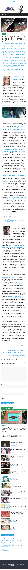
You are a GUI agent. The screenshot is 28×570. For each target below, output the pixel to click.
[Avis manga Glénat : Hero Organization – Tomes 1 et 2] (5, 462)
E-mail (3, 392)
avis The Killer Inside (6, 45)
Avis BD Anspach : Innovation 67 (16, 355)
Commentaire (4, 366)
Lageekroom (14, 43)
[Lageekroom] (14, 6)
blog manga (12, 45)
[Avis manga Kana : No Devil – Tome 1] (5, 497)
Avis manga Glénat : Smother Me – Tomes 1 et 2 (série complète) (17, 513)
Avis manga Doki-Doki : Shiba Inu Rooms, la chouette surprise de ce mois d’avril (17, 527)
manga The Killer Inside (19, 46)
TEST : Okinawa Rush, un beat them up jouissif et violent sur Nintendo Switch (13, 351)
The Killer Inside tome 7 (20, 48)
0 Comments (21, 43)
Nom (2, 384)
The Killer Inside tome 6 (11, 48)
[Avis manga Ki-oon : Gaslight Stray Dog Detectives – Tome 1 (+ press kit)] (5, 490)
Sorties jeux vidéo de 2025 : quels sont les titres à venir (12, 538)
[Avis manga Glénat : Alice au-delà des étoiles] (5, 476)
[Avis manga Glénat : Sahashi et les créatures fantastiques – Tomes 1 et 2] (5, 504)
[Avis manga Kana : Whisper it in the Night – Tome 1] (5, 448)
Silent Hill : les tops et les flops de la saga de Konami (12, 542)
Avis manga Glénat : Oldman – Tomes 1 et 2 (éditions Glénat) (16, 443)
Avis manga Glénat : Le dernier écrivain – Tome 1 (16, 519)
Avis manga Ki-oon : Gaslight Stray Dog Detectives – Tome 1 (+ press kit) (17, 492)
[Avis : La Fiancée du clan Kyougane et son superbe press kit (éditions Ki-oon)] (14, 411)
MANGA (4, 34)
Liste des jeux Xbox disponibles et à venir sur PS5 (11, 540)
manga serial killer (10, 46)
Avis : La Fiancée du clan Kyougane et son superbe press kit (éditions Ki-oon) (14, 429)
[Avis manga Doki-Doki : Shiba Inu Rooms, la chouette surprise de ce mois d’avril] (5, 525)
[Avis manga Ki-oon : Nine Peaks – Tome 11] (5, 455)
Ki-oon (22, 45)
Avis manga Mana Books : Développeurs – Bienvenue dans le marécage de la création (17, 485)
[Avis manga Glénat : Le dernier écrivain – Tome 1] (5, 518)
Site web (3, 398)
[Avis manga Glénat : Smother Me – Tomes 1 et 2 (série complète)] (5, 511)
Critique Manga (18, 45)
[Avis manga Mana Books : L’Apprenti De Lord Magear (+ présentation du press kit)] (5, 469)
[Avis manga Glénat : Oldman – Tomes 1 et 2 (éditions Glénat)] (5, 442)
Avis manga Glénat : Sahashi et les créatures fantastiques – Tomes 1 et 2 (18, 506)
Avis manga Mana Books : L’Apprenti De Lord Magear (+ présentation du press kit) (18, 471)
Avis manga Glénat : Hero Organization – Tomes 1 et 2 (16, 463)
